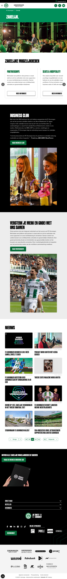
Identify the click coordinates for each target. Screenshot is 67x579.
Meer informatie (21, 93)
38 (26, 439)
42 (39, 439)
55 (45, 439)
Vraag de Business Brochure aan (14, 459)
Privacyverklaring (35, 575)
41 (35, 439)
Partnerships (13, 71)
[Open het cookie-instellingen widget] (3, 576)
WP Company (49, 577)
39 (29, 439)
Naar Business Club (18, 143)
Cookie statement (44, 575)
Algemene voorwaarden (24, 575)
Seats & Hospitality (51, 71)
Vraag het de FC (62, 1)
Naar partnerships (18, 249)
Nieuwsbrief (11, 533)
